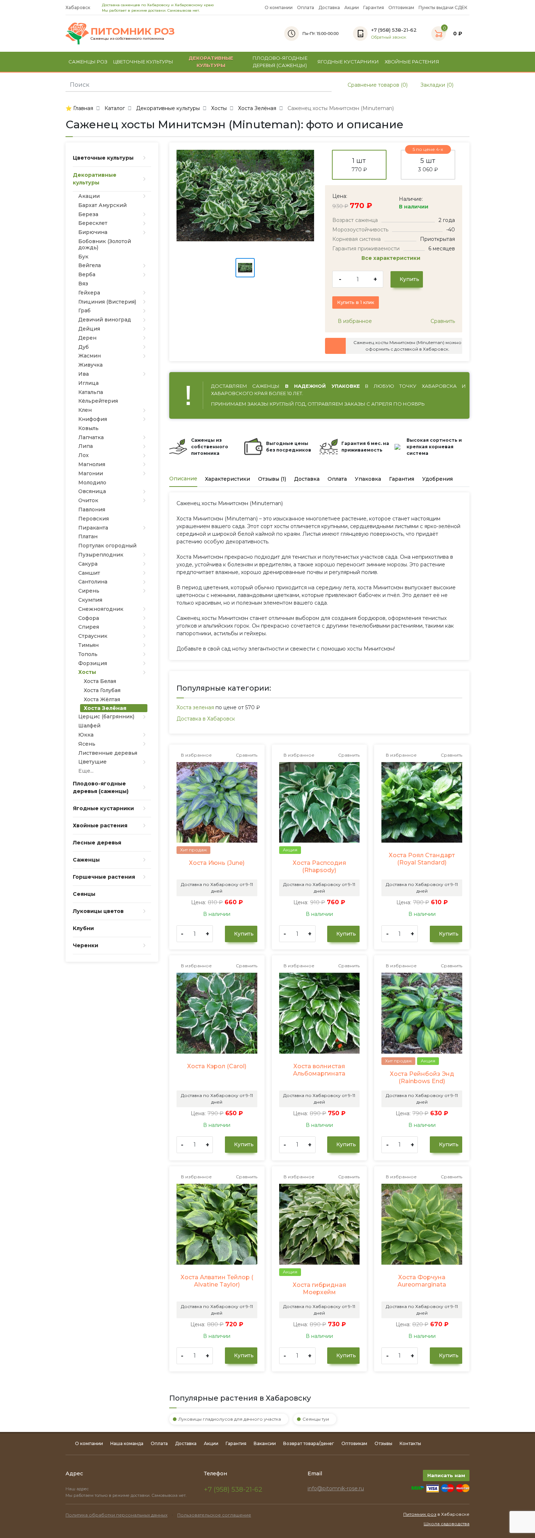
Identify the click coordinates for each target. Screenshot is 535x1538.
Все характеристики (391, 258)
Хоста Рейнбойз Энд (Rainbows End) (422, 1077)
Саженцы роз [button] (87, 62)
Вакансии (265, 1443)
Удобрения (437, 479)
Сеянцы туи (315, 1419)
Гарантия (373, 7)
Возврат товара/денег (308, 1443)
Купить (408, 279)
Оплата (305, 7)
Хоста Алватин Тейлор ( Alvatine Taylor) (217, 1281)
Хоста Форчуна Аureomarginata (421, 1281)
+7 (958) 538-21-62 (233, 1490)
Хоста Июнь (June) (217, 862)
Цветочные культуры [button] (143, 62)
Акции (351, 7)
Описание (183, 478)
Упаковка (368, 479)
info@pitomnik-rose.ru (336, 1488)
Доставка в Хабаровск (206, 718)
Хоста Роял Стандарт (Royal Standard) (422, 859)
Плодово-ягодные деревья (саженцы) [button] (280, 61)
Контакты (410, 1443)
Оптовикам (401, 7)
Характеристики (227, 479)
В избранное (354, 321)
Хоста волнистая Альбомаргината (319, 1070)
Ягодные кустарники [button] (348, 62)
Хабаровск (78, 7)
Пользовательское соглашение (214, 1515)
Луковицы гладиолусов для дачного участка (229, 1419)
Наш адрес (78, 1488)
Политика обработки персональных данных (116, 1515)
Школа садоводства (446, 1523)
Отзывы (383, 1443)
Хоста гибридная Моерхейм (319, 1288)
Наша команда (126, 1443)
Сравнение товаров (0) (377, 85)
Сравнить (442, 321)
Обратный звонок (388, 37)
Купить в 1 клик (355, 302)
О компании (279, 7)
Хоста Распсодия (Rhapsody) (319, 866)
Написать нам (446, 1475)
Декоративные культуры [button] (211, 61)
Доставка (329, 7)
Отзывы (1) (272, 479)
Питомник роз (419, 1514)
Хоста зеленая (195, 707)
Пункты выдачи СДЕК (443, 7)
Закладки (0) (436, 85)
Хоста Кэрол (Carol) (216, 1066)
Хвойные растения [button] (412, 62)
